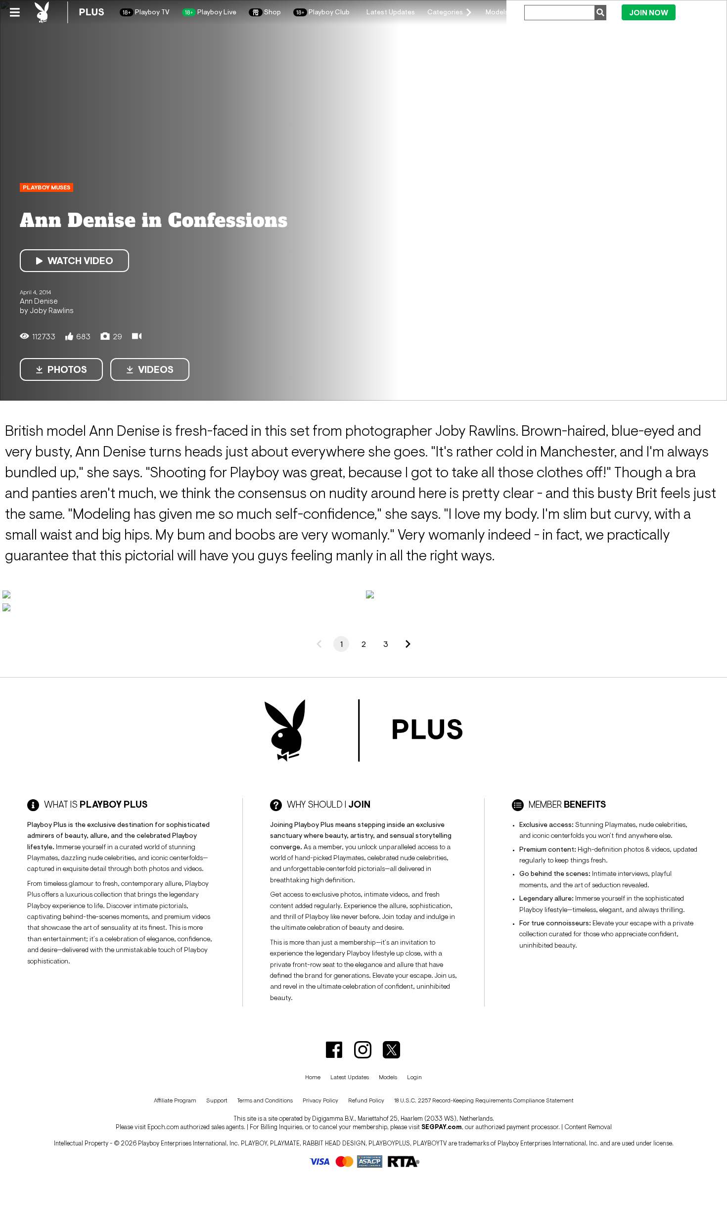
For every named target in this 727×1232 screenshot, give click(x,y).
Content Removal (588, 1127)
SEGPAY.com (441, 1127)
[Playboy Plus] (69, 12)
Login (698, 11)
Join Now (648, 12)
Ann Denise (39, 301)
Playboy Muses (46, 187)
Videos (156, 369)
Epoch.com (163, 1127)
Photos (67, 369)
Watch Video (80, 261)
